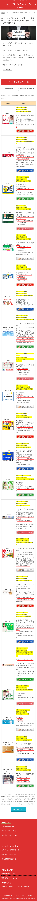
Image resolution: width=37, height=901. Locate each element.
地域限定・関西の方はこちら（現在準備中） (16, 886)
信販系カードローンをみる (10, 835)
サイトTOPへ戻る (18, 809)
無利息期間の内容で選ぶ (9, 859)
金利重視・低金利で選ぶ (9, 854)
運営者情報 (30, 895)
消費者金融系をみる (8, 826)
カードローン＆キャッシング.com (18, 5)
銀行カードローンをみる (9, 831)
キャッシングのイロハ (9, 895)
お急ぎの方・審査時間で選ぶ (10, 850)
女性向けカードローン (8, 874)
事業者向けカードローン (9, 878)
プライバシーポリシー (21, 895)
